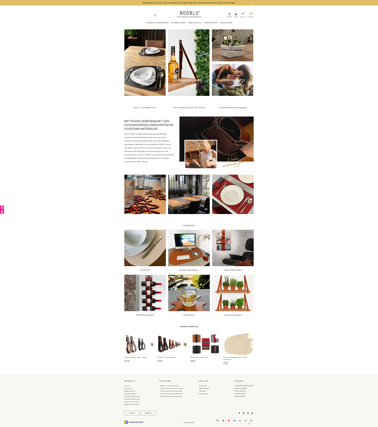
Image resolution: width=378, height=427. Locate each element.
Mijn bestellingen (204, 388)
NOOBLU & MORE (226, 23)
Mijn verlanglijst (203, 393)
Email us (148, 413)
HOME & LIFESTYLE (195, 23)
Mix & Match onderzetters (199, 357)
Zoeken (155, 15)
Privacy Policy (128, 388)
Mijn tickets (202, 391)
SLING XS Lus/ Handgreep (166, 357)
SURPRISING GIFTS (211, 23)
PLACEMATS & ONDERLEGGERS (157, 23)
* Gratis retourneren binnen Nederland (171, 393)
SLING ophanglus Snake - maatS (135, 357)
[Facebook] (239, 413)
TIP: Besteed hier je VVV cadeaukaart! (170, 396)
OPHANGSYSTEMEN (178, 23)
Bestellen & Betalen (130, 393)
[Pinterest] (248, 413)
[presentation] (125, 344)
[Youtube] (252, 413)
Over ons (127, 386)
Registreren (202, 386)
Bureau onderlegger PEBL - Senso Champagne (235, 358)
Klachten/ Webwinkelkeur (132, 399)
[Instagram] (244, 413)
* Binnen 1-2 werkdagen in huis (169, 386)
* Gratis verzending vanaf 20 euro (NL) (171, 388)
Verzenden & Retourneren (132, 396)
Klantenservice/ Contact (131, 401)
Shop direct (145, 86)
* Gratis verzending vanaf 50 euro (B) (170, 391)
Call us (132, 413)
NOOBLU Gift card (129, 391)
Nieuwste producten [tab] (189, 327)
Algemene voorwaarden (131, 404)
